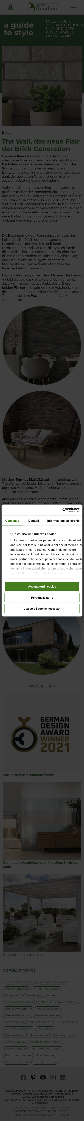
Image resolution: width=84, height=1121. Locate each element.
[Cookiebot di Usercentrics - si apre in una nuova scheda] (62, 510)
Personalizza (40, 597)
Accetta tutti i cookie (42, 586)
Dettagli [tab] (33, 520)
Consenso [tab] (12, 520)
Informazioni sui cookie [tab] (63, 520)
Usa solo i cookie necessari (42, 608)
